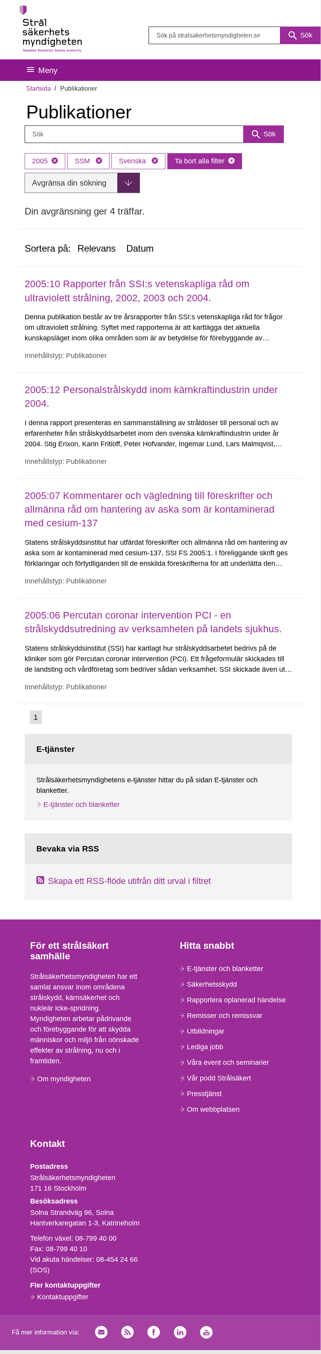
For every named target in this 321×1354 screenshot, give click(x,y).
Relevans (96, 248)
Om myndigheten (64, 1079)
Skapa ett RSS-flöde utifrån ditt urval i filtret (129, 881)
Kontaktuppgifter (62, 1297)
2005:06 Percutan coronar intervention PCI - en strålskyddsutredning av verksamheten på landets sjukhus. (153, 622)
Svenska (133, 161)
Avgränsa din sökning (69, 183)
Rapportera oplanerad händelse (236, 1000)
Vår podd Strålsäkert (219, 1078)
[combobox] (235, 35)
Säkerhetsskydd (212, 984)
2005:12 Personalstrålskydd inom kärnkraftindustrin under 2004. (151, 396)
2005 (40, 161)
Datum (140, 248)
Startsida (38, 88)
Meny (47, 70)
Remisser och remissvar (224, 1016)
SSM (83, 161)
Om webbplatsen (213, 1109)
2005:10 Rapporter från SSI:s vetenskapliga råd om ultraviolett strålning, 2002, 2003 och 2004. (137, 290)
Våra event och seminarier (228, 1062)
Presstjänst (204, 1094)
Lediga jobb (205, 1047)
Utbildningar (205, 1031)
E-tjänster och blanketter (81, 804)
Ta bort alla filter (199, 161)
